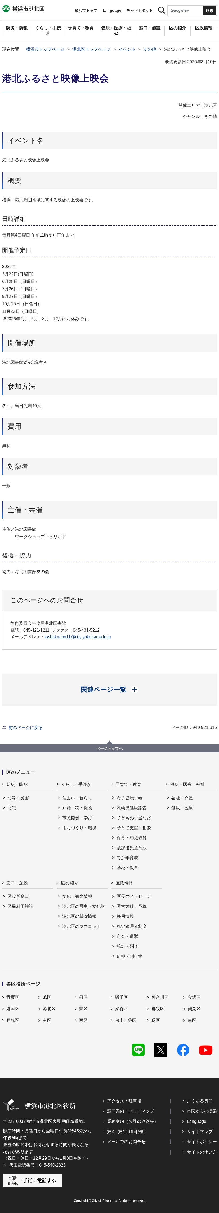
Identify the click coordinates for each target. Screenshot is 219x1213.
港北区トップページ (91, 49)
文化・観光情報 (77, 896)
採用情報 (125, 916)
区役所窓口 (18, 896)
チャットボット (140, 10)
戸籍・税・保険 (77, 808)
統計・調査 (127, 946)
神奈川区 (160, 997)
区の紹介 (69, 883)
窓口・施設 (17, 883)
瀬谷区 (121, 1008)
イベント (127, 49)
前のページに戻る (26, 727)
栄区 (83, 1008)
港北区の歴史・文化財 (83, 906)
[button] (109, 689)
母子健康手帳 (129, 798)
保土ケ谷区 (125, 1020)
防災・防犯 (17, 784)
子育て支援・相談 (134, 828)
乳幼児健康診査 (132, 808)
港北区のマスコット (81, 926)
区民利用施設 (20, 906)
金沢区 (194, 997)
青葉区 (12, 997)
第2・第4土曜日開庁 (126, 1131)
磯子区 (121, 997)
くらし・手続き (76, 784)
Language (196, 1121)
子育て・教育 (128, 784)
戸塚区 (12, 1020)
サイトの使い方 (202, 1152)
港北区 (49, 1008)
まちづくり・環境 (79, 828)
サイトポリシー (202, 1141)
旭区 (47, 997)
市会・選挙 (127, 936)
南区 (192, 1020)
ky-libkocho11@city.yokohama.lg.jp (78, 637)
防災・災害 (18, 798)
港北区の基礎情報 (79, 916)
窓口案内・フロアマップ (130, 1111)
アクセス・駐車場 (124, 1101)
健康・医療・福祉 (187, 784)
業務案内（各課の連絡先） (132, 1121)
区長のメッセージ (134, 896)
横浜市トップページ (45, 49)
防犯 (11, 808)
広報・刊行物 (129, 956)
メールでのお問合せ (126, 1141)
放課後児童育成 (132, 848)
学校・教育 (127, 868)
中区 (47, 1020)
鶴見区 (194, 1008)
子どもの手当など (134, 818)
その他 (149, 49)
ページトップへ (109, 748)
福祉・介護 (182, 798)
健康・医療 (182, 808)
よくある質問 (200, 1101)
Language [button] (112, 10)
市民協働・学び (77, 818)
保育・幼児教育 (132, 837)
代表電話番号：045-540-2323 (37, 1165)
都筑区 (157, 1008)
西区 (83, 1020)
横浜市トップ (86, 10)
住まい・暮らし (77, 798)
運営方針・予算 (132, 906)
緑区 (155, 1020)
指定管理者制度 (132, 926)
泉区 (83, 997)
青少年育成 (127, 857)
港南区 (12, 1008)
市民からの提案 (202, 1111)
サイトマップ (200, 1131)
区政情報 (124, 883)
